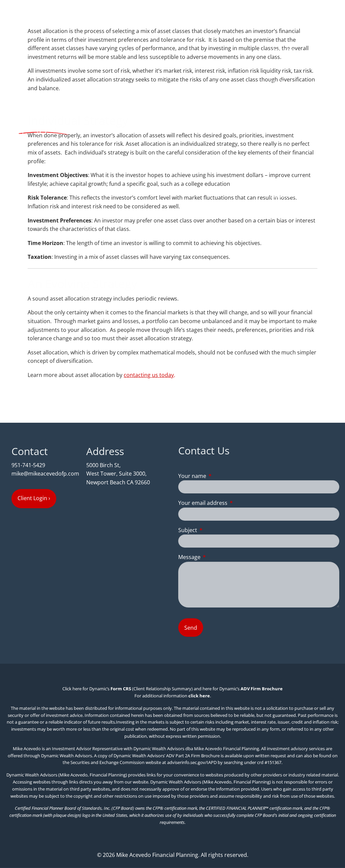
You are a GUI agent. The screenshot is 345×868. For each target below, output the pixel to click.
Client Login (319, 244)
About (277, 34)
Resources (283, 179)
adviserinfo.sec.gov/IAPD (192, 762)
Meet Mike (283, 50)
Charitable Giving (291, 163)
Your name (219, 476)
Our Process (285, 82)
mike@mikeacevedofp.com (45, 473)
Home (326, 18)
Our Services (286, 98)
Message (216, 557)
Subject (214, 530)
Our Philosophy (289, 66)
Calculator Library (292, 211)
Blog (297, 228)
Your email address (230, 503)
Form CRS (121, 689)
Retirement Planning (296, 131)
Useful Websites (290, 195)
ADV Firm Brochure (262, 689)
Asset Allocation (290, 147)
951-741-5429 (28, 465)
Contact (324, 228)
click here (199, 696)
